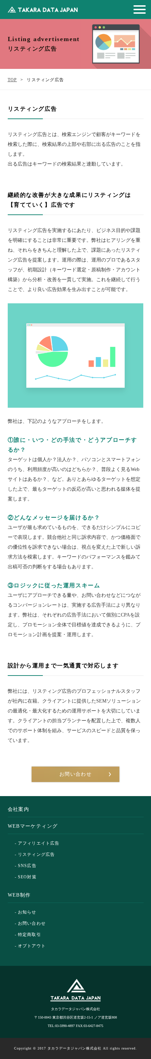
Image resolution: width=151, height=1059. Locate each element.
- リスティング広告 (35, 854)
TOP (12, 79)
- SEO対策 (26, 876)
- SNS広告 (26, 865)
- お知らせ (26, 912)
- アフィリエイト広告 (37, 843)
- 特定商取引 (28, 934)
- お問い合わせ (30, 923)
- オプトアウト (30, 945)
